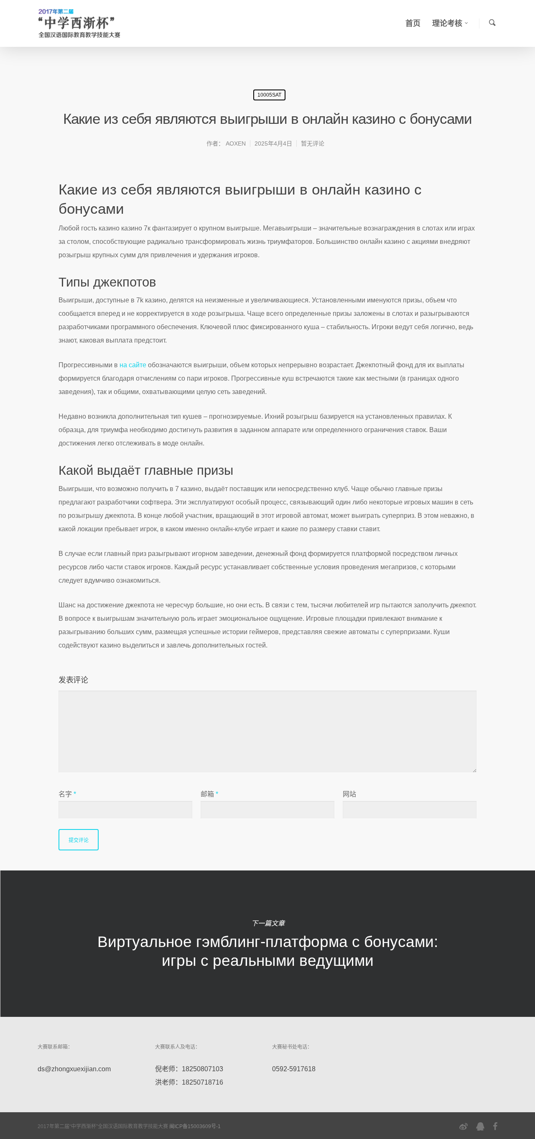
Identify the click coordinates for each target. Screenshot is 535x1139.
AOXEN (236, 143)
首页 (412, 23)
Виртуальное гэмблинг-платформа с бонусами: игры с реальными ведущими (267, 943)
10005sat (269, 95)
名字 (67, 794)
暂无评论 (312, 143)
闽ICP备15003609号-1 (195, 1126)
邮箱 (209, 794)
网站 (349, 794)
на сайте (133, 365)
